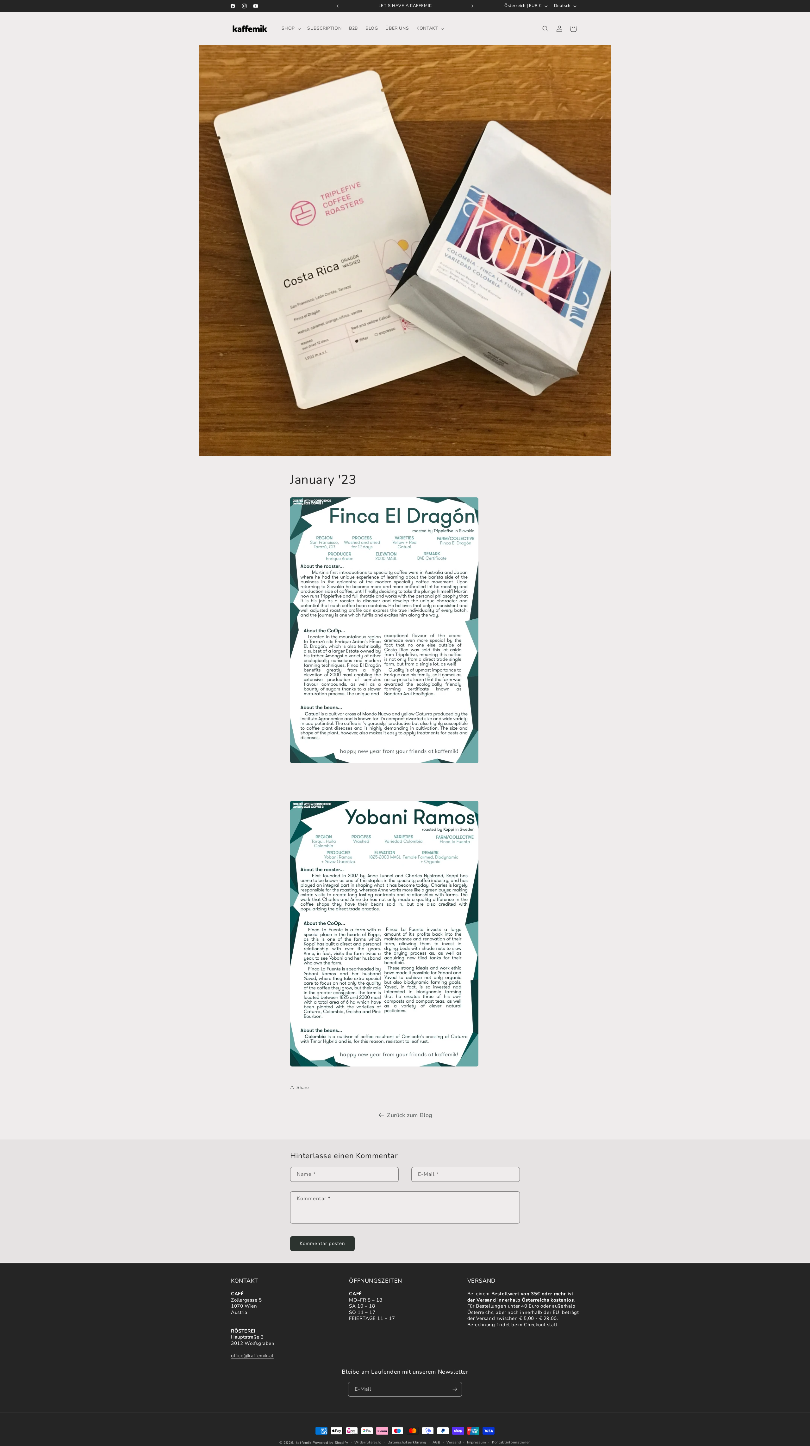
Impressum (476, 1442)
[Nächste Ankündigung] (472, 6)
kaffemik (304, 1442)
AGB (436, 1442)
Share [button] (302, 1087)
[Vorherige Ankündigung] (338, 6)
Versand (453, 1442)
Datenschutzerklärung (407, 1442)
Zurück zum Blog (410, 1115)
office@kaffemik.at (252, 1355)
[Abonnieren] (455, 1389)
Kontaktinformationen (511, 1442)
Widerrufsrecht (367, 1442)
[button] (290, 28)
